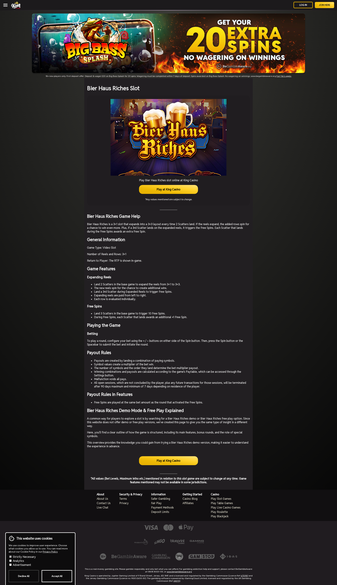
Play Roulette (219, 512)
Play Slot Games (221, 499)
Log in (303, 5)
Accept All (57, 576)
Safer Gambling (160, 499)
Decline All (23, 576)
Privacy (124, 503)
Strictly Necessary (24, 557)
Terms (123, 499)
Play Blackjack (220, 516)
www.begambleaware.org (179, 571)
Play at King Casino (168, 189)
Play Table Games (222, 503)
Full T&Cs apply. (284, 76)
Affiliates (188, 503)
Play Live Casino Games (225, 507)
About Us (102, 499)
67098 (244, 575)
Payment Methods (162, 507)
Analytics (18, 561)
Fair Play (156, 503)
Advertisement (21, 565)
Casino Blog (190, 499)
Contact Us (104, 503)
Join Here (324, 5)
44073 (176, 581)
